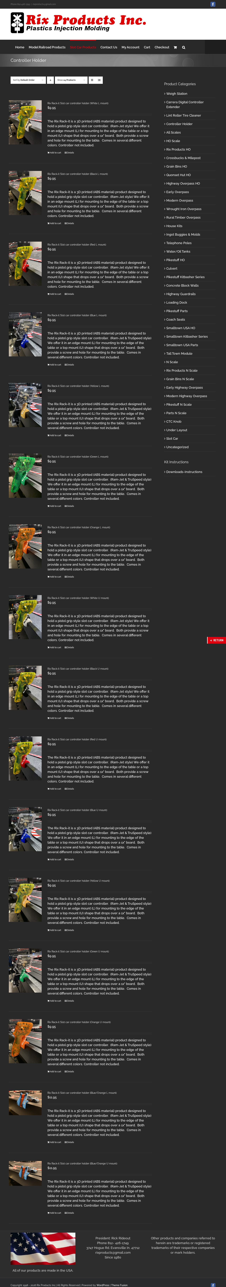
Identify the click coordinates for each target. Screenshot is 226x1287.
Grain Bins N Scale (180, 379)
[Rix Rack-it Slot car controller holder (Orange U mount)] (25, 1041)
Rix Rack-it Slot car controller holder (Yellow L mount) (78, 386)
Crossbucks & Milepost (183, 158)
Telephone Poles (179, 243)
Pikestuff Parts (177, 311)
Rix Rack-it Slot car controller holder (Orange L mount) (78, 527)
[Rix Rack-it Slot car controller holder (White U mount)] (25, 617)
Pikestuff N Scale (179, 404)
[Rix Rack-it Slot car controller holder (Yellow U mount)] (25, 900)
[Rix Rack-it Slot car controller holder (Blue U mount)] (25, 829)
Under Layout (176, 430)
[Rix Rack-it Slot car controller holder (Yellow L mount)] (25, 405)
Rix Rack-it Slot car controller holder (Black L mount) (77, 174)
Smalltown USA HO (180, 328)
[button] (183, 47)
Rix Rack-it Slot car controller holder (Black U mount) (77, 668)
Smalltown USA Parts (182, 345)
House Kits (174, 226)
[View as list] (99, 80)
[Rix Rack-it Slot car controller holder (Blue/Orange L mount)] (25, 1102)
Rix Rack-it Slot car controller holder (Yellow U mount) (78, 880)
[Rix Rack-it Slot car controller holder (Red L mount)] (25, 264)
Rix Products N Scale (182, 370)
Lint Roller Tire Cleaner (183, 115)
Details (70, 152)
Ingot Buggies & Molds (183, 234)
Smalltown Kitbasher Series (187, 336)
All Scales (173, 132)
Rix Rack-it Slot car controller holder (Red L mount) (76, 244)
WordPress (103, 1285)
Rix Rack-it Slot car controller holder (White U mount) (78, 598)
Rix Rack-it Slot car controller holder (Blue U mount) (77, 810)
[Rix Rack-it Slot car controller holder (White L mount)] (25, 122)
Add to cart (55, 152)
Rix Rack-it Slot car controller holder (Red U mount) (77, 739)
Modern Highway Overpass (186, 396)
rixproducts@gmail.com (44, 4)
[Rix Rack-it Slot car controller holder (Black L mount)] (25, 193)
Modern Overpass (179, 200)
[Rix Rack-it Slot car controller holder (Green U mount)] (25, 970)
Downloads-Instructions (184, 472)
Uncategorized (177, 447)
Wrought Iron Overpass (183, 209)
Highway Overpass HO (183, 183)
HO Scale (173, 141)
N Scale (172, 362)
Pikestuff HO (175, 260)
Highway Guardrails (181, 294)
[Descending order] (50, 80)
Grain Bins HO (176, 166)
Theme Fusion (119, 1285)
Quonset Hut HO (178, 175)
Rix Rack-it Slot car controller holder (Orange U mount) (79, 1022)
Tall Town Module (179, 353)
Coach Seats (175, 319)
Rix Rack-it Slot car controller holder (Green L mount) (77, 456)
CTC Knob (173, 421)
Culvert (171, 268)
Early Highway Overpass (184, 387)
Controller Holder (179, 124)
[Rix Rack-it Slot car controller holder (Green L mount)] (25, 476)
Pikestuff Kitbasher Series (185, 277)
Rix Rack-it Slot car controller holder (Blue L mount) (77, 315)
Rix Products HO (178, 149)
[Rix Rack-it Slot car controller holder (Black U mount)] (25, 688)
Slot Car (172, 438)
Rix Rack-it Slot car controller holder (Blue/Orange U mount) (82, 1163)
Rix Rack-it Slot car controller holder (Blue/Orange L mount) (82, 1092)
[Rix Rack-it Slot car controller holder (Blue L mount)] (25, 334)
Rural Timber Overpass (183, 217)
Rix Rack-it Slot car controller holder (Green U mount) (78, 951)
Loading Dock (176, 302)
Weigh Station (176, 93)
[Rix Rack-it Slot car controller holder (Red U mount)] (25, 758)
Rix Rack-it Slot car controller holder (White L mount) (77, 103)
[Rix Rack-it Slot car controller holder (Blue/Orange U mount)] (25, 1173)
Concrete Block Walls (182, 285)
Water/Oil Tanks (178, 251)
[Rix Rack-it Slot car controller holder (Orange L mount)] (25, 546)
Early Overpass (177, 192)
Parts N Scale (176, 413)
